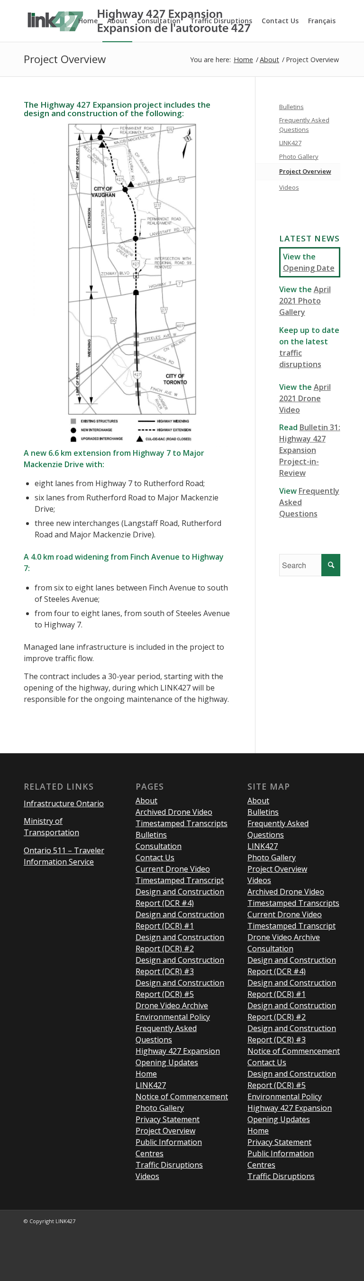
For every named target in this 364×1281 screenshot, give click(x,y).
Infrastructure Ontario (64, 803)
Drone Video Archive (172, 1005)
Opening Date (309, 268)
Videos (289, 187)
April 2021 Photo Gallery (305, 300)
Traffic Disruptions (169, 1165)
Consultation (159, 846)
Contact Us (155, 857)
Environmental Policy (173, 1017)
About (269, 59)
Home (243, 59)
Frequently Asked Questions (304, 125)
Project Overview (65, 59)
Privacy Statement (168, 1119)
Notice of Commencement (182, 1096)
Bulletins (291, 106)
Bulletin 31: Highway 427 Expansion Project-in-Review (309, 450)
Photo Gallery (298, 156)
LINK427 (290, 142)
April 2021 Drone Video (305, 398)
